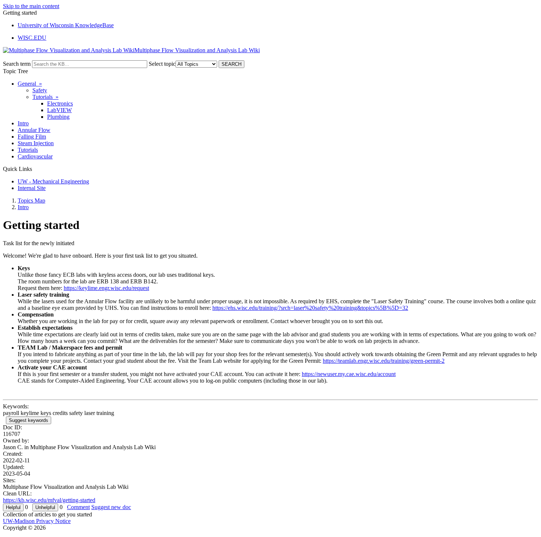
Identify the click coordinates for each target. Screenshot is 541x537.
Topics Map (31, 200)
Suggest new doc (111, 507)
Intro (23, 123)
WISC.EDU (32, 38)
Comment (78, 507)
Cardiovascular (35, 156)
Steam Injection (36, 143)
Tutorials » (45, 97)
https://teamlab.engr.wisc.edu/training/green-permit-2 (384, 361)
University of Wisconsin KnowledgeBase (66, 25)
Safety (39, 90)
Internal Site (32, 188)
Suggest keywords (28, 420)
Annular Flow (34, 130)
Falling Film (32, 136)
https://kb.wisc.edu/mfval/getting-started (49, 500)
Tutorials (28, 150)
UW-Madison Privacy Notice (37, 521)
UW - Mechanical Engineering (53, 181)
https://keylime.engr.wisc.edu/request (106, 288)
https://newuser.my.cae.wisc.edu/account (349, 374)
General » (30, 83)
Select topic (162, 64)
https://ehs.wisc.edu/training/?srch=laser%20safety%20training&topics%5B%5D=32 (310, 308)
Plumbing (58, 117)
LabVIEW (59, 110)
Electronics (60, 103)
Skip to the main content (31, 6)
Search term (17, 64)
